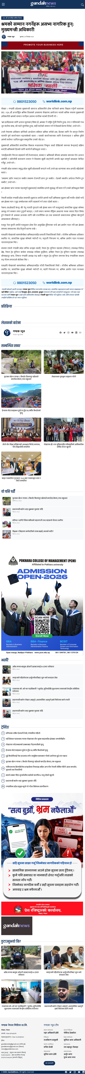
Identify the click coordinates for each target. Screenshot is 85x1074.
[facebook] (60, 332)
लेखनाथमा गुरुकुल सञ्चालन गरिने (64, 376)
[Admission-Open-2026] (42, 604)
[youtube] (72, 332)
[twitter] (64, 332)
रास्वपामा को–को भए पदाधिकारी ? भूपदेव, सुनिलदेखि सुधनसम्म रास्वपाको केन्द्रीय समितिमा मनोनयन (45, 690)
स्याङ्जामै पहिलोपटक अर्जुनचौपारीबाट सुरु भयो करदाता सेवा (34, 678)
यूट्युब (41, 292)
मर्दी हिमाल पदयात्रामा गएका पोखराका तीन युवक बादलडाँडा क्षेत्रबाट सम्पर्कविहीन (35, 739)
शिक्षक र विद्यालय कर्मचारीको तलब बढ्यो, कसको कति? (32, 531)
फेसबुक (24, 292)
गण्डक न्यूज (19, 331)
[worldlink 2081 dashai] (42, 101)
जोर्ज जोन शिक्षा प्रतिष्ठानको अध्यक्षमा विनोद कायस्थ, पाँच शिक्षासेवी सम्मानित (21, 446)
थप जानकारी (49, 1063)
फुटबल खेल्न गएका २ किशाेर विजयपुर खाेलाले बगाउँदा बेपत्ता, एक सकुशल (21, 378)
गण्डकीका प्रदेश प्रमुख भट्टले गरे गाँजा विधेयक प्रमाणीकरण (27, 786)
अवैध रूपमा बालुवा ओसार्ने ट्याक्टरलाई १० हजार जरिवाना (33, 666)
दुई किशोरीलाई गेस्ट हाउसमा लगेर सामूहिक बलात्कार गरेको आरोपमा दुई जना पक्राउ (36, 756)
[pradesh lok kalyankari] (42, 854)
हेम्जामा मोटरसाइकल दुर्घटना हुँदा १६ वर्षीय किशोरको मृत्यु (21, 412)
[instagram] (68, 332)
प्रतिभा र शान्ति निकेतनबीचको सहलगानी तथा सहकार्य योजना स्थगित (37, 520)
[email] (80, 332)
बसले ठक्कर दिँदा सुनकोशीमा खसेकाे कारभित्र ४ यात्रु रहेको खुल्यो (30, 775)
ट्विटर (29, 292)
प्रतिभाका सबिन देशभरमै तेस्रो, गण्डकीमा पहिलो (23, 733)
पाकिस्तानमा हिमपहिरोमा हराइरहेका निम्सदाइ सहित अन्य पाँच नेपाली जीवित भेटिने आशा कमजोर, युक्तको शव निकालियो (41, 768)
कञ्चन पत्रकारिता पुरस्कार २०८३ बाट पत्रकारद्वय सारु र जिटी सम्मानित (21, 480)
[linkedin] (76, 332)
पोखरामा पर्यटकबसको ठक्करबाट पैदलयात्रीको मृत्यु (25, 744)
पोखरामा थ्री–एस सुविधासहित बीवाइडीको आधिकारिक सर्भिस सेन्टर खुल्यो (64, 446)
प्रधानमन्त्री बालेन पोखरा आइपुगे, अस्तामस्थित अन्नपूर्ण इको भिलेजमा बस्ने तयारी (41, 700)
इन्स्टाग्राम (35, 292)
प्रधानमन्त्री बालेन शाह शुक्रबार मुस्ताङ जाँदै (27, 509)
